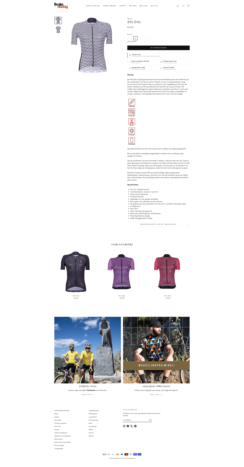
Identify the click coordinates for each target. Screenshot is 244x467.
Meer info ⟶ (88, 394)
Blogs (56, 414)
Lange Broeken (94, 410)
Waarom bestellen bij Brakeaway (158, 224)
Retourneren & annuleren (62, 442)
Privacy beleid (59, 445)
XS (130, 38)
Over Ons (57, 426)
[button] (131, 42)
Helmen (133, 6)
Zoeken (56, 417)
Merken (91, 436)
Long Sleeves (93, 6)
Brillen (144, 6)
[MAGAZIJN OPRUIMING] (156, 350)
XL (150, 38)
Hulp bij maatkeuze (60, 433)
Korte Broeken (93, 420)
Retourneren (58, 439)
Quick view (76, 292)
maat (130, 34)
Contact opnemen (60, 423)
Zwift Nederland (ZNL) (61, 410)
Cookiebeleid (58, 448)
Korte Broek (110, 6)
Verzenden (57, 420)
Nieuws (56, 429)
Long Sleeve (93, 417)
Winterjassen (93, 414)
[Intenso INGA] (87, 350)
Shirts (122, 6)
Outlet (154, 6)
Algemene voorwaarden (62, 436)
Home (129, 19)
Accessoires (93, 426)
